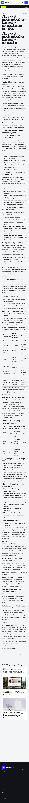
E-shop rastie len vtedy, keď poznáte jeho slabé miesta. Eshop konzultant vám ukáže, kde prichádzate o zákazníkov (14, 715)
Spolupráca (4, 782)
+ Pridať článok (26, 2)
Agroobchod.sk (11, 648)
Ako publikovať (5, 780)
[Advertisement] (14, 744)
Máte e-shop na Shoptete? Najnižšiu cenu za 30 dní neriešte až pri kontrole (14, 692)
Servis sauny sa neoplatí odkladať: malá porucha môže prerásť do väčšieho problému (16, 6)
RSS (3, 792)
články (7, 2)
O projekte (4, 779)
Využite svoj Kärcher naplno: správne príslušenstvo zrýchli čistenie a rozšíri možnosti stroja (13, 671)
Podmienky (4, 789)
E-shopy (3, 13)
